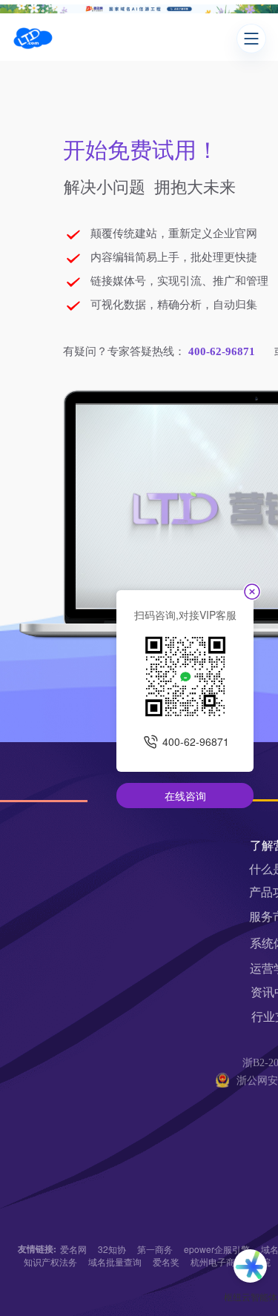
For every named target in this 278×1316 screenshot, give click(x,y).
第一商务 (155, 1249)
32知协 (112, 1249)
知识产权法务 (50, 1261)
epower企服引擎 (217, 1249)
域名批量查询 (115, 1261)
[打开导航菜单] (251, 38)
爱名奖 (166, 1261)
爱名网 (73, 1249)
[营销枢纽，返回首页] (33, 38)
